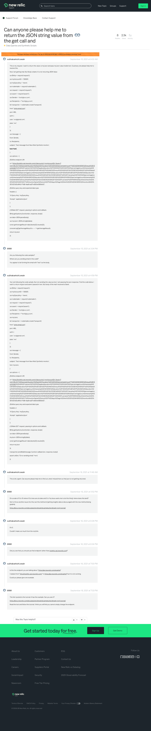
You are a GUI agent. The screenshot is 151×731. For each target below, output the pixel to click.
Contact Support (49, 18)
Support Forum (12, 18)
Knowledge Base (30, 18)
